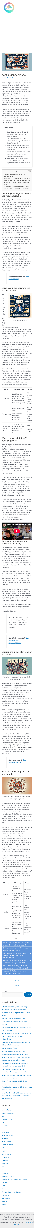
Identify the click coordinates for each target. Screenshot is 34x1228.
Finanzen (5, 1126)
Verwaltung (5, 1195)
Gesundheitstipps (7, 1135)
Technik (4, 1182)
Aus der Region (7, 1110)
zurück (17, 980)
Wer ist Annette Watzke (9, 1048)
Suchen (4, 991)
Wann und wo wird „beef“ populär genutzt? (17, 180)
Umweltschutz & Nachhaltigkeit (12, 1192)
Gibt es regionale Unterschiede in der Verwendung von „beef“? (15, 949)
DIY (3, 1116)
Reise (3, 1167)
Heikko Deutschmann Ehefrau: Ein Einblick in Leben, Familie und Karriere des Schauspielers (16, 1036)
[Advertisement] (17, 33)
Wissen (4, 1204)
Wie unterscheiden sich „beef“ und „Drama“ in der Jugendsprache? (14, 962)
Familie (4, 1122)
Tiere (3, 1186)
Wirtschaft (5, 1201)
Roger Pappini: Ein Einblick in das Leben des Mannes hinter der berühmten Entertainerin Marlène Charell (16, 1095)
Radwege (5, 1160)
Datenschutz (17, 1224)
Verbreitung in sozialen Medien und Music (16, 186)
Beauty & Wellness (8, 1113)
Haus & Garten (6, 1141)
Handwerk (5, 1138)
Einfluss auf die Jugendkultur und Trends (16, 189)
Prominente (5, 1157)
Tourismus (5, 1189)
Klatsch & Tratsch (7, 78)
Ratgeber (5, 1163)
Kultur (3, 1148)
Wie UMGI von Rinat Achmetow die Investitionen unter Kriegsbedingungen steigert (14, 1021)
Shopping (5, 1173)
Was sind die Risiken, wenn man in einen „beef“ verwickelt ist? (14, 972)
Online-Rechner (7, 1154)
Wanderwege (6, 1198)
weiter (17, 985)
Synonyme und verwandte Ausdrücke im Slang (16, 183)
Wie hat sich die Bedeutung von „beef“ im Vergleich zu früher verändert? (16, 944)
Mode (3, 1151)
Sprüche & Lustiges (8, 1176)
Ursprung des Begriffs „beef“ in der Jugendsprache (14, 175)
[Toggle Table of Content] (29, 171)
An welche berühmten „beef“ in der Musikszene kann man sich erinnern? (15, 967)
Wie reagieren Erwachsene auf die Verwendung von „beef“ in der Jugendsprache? (14, 955)
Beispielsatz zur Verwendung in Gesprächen (17, 178)
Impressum (29, 1222)
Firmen (4, 1129)
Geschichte (5, 1132)
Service (4, 1170)
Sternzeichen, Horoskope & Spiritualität (15, 1179)
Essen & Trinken (7, 1119)
